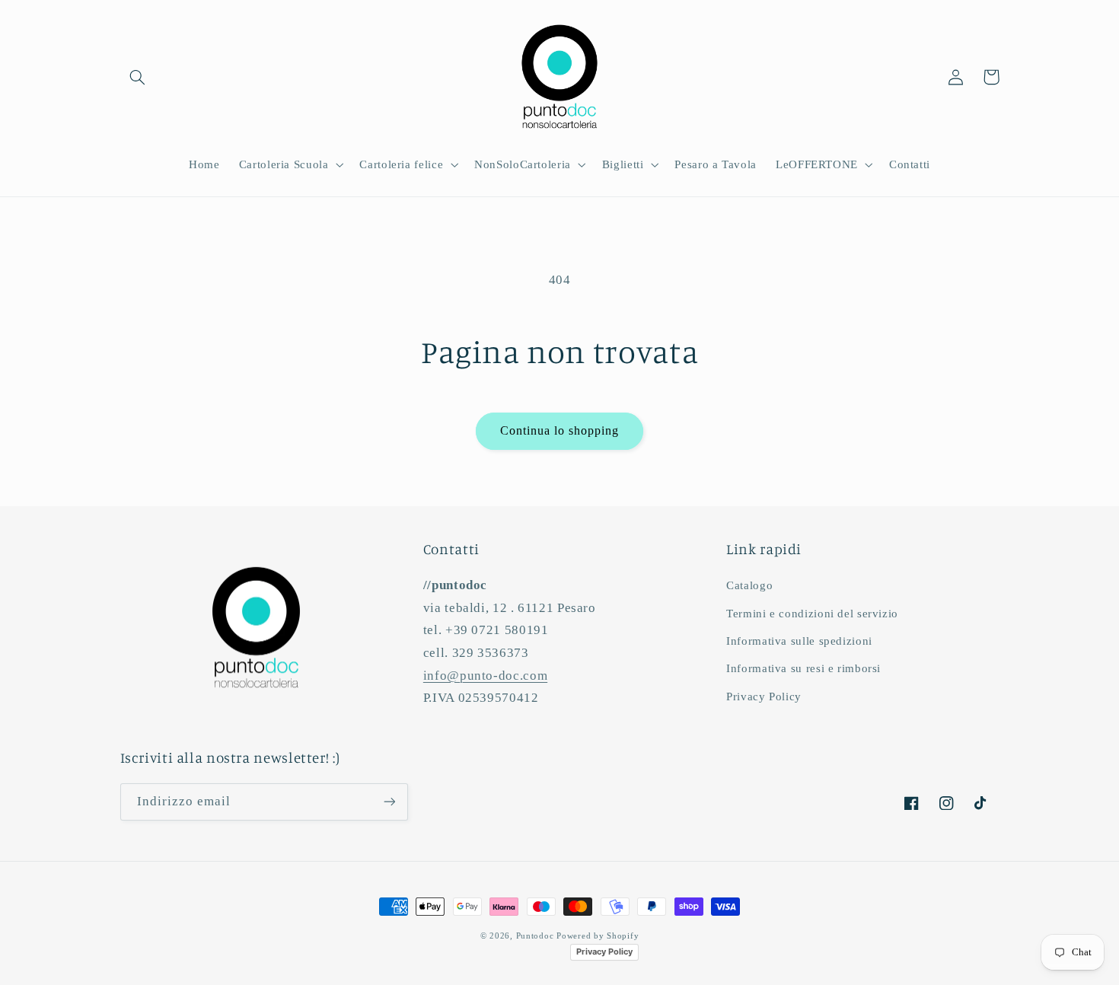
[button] (137, 76)
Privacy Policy (764, 696)
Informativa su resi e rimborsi (803, 668)
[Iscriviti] (388, 802)
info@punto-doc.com (485, 675)
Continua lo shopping (560, 430)
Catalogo (749, 585)
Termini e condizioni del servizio (812, 613)
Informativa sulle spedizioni (799, 641)
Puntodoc (535, 936)
